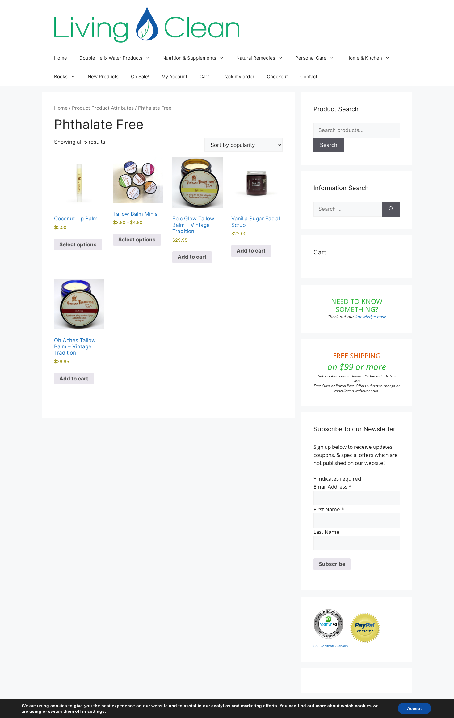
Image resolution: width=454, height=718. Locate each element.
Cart (204, 76)
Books (61, 76)
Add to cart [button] (192, 257)
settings (96, 711)
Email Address (332, 486)
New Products (103, 76)
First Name (328, 509)
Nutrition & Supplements (189, 58)
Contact (308, 76)
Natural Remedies (255, 58)
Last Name (326, 531)
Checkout (277, 76)
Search (328, 145)
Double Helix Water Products (110, 58)
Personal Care (310, 58)
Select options (78, 244)
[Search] (391, 209)
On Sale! (140, 76)
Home (60, 58)
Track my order (237, 76)
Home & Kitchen (364, 58)
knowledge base (370, 317)
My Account (174, 76)
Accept (414, 708)
